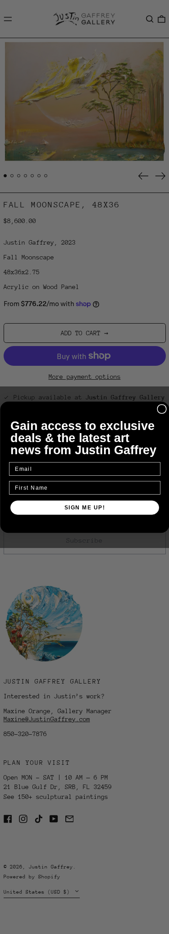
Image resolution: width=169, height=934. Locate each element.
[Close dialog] (162, 409)
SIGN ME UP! (84, 507)
